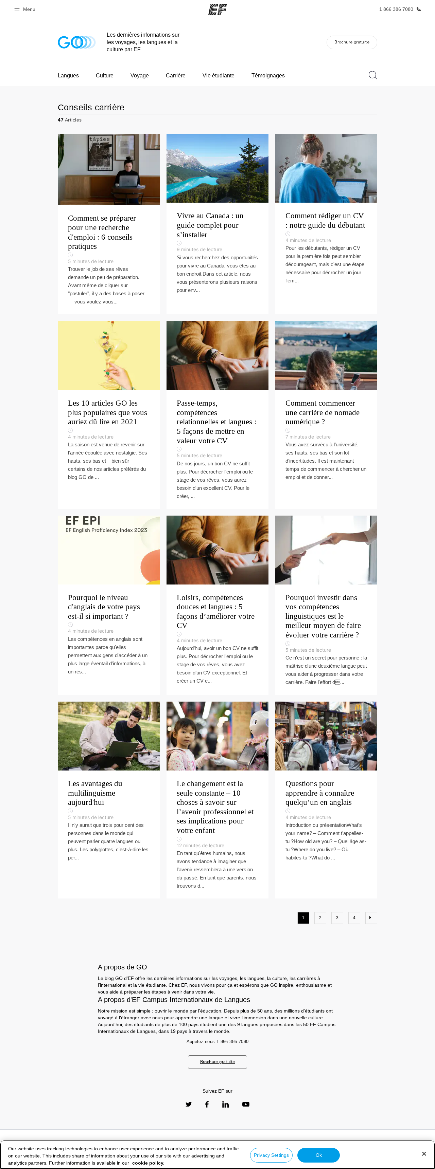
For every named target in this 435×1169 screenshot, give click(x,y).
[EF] (217, 9)
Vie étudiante (218, 75)
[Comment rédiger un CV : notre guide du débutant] (326, 224)
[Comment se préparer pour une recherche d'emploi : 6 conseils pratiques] (109, 224)
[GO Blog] (77, 42)
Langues (68, 75)
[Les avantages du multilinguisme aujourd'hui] (109, 800)
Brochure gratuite (351, 41)
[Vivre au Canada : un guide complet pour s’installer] (217, 224)
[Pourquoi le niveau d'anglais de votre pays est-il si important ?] (109, 605)
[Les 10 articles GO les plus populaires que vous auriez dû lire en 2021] (109, 414)
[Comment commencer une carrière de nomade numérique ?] (326, 414)
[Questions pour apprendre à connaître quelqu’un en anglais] (326, 800)
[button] (26, 9)
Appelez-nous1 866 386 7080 (218, 1041)
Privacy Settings (271, 1155)
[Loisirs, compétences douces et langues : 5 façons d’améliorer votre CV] (217, 605)
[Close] (424, 1153)
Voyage (139, 75)
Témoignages (268, 75)
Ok (319, 1155)
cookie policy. (148, 1163)
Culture (105, 75)
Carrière (176, 75)
